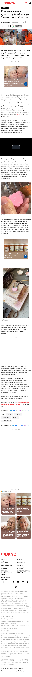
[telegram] (13, 582)
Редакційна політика (5, 578)
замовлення (7, 420)
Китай (10, 414)
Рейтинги (4, 562)
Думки (19, 559)
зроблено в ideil (6, 674)
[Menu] (2, 2)
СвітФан (4, 8)
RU (26, 3)
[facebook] (4, 582)
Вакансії (20, 568)
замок (16, 417)
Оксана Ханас (5, 22)
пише (18, 115)
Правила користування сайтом (6, 572)
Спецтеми (21, 562)
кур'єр (18, 414)
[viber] (23, 582)
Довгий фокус (6, 565)
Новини (4, 559)
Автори (20, 565)
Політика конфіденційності (10, 671)
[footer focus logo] (8, 554)
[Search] (29, 2)
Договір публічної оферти (24, 572)
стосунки (6, 417)
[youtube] (18, 582)
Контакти (23, 671)
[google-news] (27, 582)
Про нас (4, 568)
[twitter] (8, 582)
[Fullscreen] (28, 184)
